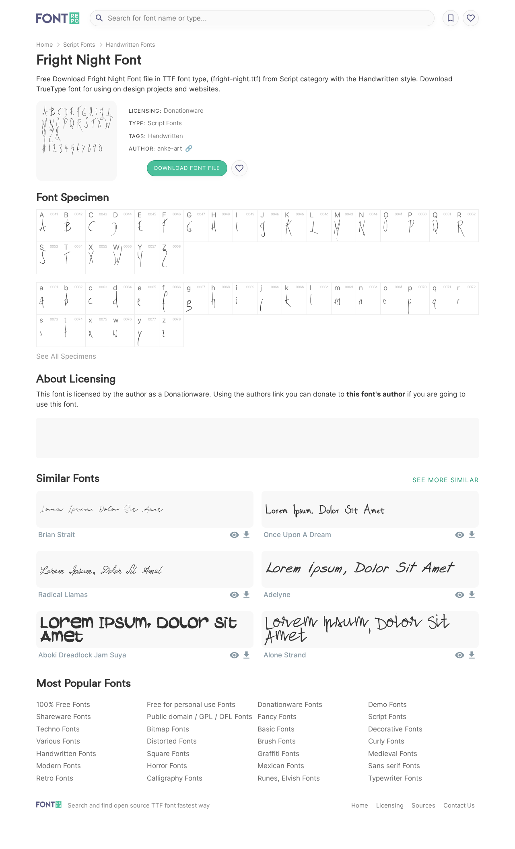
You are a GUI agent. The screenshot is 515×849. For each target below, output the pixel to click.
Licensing (390, 805)
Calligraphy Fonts (174, 778)
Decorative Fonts (395, 729)
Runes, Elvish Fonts (289, 778)
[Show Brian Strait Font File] (234, 537)
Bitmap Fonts (168, 729)
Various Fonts (58, 741)
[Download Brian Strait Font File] (246, 537)
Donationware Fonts (290, 704)
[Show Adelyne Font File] (460, 597)
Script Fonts (79, 44)
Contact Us (459, 805)
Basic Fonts (276, 729)
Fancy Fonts (277, 717)
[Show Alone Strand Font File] (460, 658)
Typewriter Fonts (395, 778)
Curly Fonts (386, 741)
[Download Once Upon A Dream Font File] (472, 537)
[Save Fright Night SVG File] (239, 168)
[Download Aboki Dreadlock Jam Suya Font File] (246, 658)
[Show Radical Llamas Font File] (234, 597)
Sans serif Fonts (394, 766)
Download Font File (187, 168)
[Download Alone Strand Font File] (472, 658)
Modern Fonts (58, 766)
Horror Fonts (167, 766)
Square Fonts (168, 754)
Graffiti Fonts (278, 754)
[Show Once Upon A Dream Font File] (460, 537)
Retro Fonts (54, 778)
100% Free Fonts (63, 704)
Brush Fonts (277, 741)
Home (44, 44)
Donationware (184, 110)
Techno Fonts (58, 729)
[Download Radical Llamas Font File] (246, 597)
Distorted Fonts (172, 741)
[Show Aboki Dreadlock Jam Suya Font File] (234, 658)
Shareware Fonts (63, 717)
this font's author (375, 394)
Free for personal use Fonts (191, 704)
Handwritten (165, 136)
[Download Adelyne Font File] (472, 597)
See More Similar (445, 480)
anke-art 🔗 (175, 148)
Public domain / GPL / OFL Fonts (199, 717)
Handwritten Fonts (130, 44)
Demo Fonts (387, 704)
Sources (423, 805)
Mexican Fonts (281, 766)
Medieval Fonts (392, 754)
